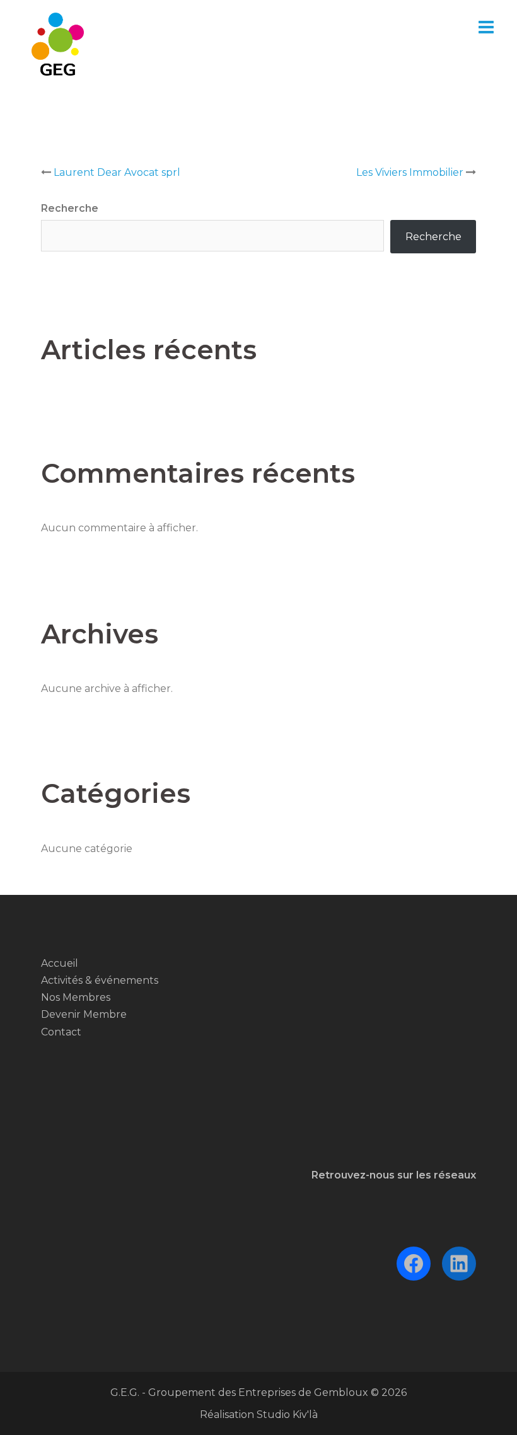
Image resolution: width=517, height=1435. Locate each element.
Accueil (59, 963)
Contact (61, 1032)
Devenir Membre (84, 1014)
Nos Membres (75, 997)
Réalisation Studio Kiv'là (259, 1415)
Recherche (69, 208)
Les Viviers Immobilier (409, 172)
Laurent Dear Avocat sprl (117, 172)
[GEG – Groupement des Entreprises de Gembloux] (58, 43)
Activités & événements (99, 980)
